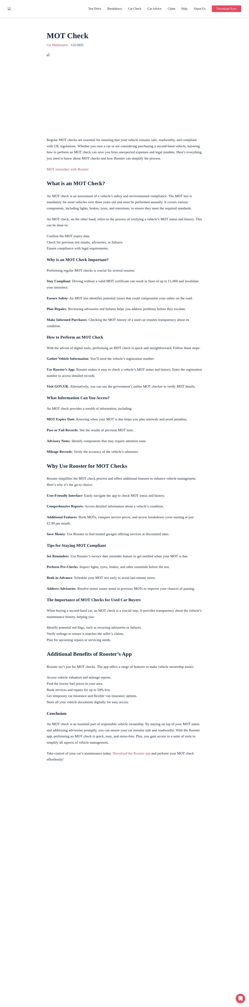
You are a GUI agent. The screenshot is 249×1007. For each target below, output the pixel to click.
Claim (171, 8)
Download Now (227, 8)
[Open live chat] (240, 998)
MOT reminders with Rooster (68, 169)
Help (184, 8)
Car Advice (154, 8)
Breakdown (114, 8)
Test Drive (94, 8)
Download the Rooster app (131, 753)
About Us (200, 8)
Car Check (134, 8)
